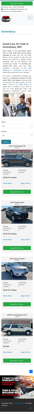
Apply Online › (26, 183)
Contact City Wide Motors (18, 84)
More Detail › (7, 183)
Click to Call (17, 3)
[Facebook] (30, 408)
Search (6, 142)
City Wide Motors (19, 403)
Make (3, 122)
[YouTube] (32, 408)
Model (4, 131)
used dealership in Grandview (17, 69)
